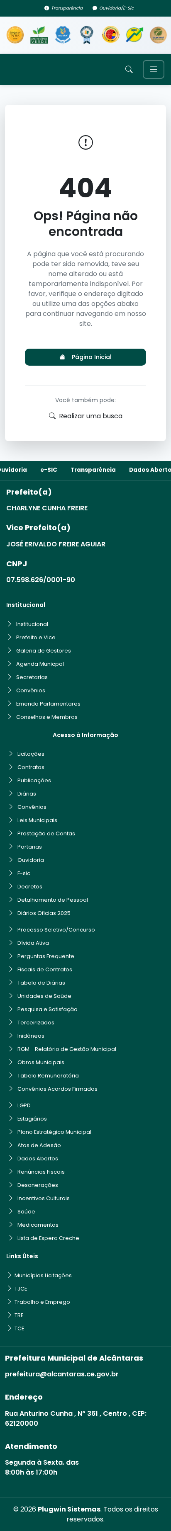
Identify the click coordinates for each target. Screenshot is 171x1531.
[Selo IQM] (134, 35)
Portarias (29, 846)
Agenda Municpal (40, 663)
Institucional (32, 624)
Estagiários (32, 1118)
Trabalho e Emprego (42, 1301)
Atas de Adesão (39, 1145)
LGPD (24, 1105)
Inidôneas (30, 1035)
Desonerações (37, 1185)
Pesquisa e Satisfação (47, 1009)
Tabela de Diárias (41, 982)
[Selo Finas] (86, 35)
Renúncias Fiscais (41, 1171)
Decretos (29, 886)
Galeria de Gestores (43, 650)
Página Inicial (92, 357)
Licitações (30, 753)
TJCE (21, 1288)
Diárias (26, 793)
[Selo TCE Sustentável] (158, 35)
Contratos (30, 767)
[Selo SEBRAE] (15, 35)
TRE (19, 1315)
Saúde (26, 1211)
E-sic (23, 873)
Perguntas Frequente (45, 956)
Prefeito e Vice (36, 637)
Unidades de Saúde (44, 996)
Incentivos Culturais (43, 1198)
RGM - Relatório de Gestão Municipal (66, 1049)
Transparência (67, 8)
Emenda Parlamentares (48, 703)
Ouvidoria (30, 860)
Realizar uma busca (90, 416)
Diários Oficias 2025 (44, 913)
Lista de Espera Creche (48, 1238)
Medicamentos (38, 1224)
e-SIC (48, 470)
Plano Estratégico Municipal (54, 1132)
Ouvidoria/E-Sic (116, 8)
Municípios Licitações (43, 1275)
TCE (19, 1328)
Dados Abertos (37, 1158)
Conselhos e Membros (47, 717)
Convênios (30, 690)
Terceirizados (35, 1022)
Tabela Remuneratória (48, 1075)
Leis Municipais (37, 820)
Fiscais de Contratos (44, 969)
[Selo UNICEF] (63, 35)
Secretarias (32, 677)
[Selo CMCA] (110, 35)
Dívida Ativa (33, 942)
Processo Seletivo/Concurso (56, 929)
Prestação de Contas (46, 833)
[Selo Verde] (39, 35)
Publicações (34, 780)
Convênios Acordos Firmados (57, 1088)
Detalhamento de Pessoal (52, 899)
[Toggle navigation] (153, 69)
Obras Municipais (40, 1062)
